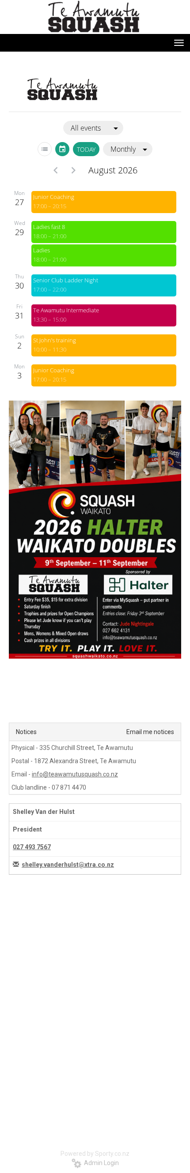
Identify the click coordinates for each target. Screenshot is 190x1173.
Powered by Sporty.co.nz (95, 1153)
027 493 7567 (32, 847)
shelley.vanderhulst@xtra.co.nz (68, 864)
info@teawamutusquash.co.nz (75, 774)
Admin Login (100, 1162)
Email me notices (150, 731)
